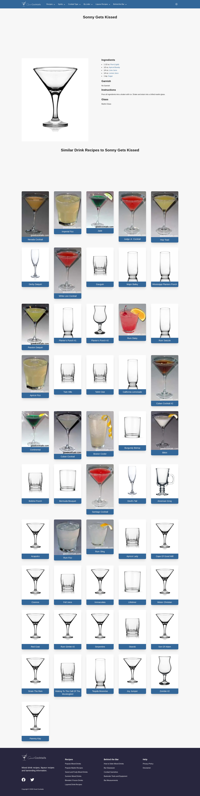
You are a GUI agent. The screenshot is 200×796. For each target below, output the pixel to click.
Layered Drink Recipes (73, 784)
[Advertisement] (100, 40)
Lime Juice (113, 70)
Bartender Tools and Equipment (115, 776)
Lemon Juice (114, 73)
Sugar (110, 76)
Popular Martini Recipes (74, 768)
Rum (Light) (114, 64)
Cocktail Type (73, 4)
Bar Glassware (109, 768)
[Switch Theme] (176, 4)
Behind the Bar (118, 4)
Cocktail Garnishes (111, 772)
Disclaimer (147, 768)
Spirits (60, 4)
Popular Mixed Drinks (73, 764)
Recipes (49, 4)
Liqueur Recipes (102, 4)
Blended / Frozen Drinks (74, 780)
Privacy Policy (148, 764)
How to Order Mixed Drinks (114, 764)
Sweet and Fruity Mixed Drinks (76, 772)
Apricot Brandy (114, 67)
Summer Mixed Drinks (73, 776)
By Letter (87, 4)
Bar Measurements (111, 780)
